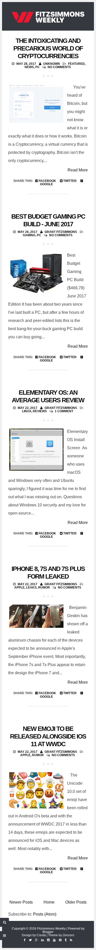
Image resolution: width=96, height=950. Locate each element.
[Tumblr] (65, 940)
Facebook (47, 181)
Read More (78, 170)
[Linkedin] (42, 940)
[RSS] (71, 940)
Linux (26, 411)
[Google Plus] (36, 940)
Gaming (29, 235)
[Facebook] (25, 940)
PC (37, 67)
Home (49, 902)
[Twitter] (30, 940)
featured (76, 64)
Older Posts (76, 902)
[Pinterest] (60, 940)
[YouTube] (54, 940)
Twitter (69, 181)
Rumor (44, 587)
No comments (59, 67)
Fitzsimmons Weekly (51, 928)
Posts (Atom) (44, 914)
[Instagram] (48, 940)
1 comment (64, 411)
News (29, 67)
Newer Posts (21, 902)
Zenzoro (68, 935)
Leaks (31, 587)
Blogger (48, 932)
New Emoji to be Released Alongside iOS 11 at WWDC (48, 736)
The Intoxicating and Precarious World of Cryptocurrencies (48, 48)
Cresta (41, 935)
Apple (19, 587)
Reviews (40, 411)
